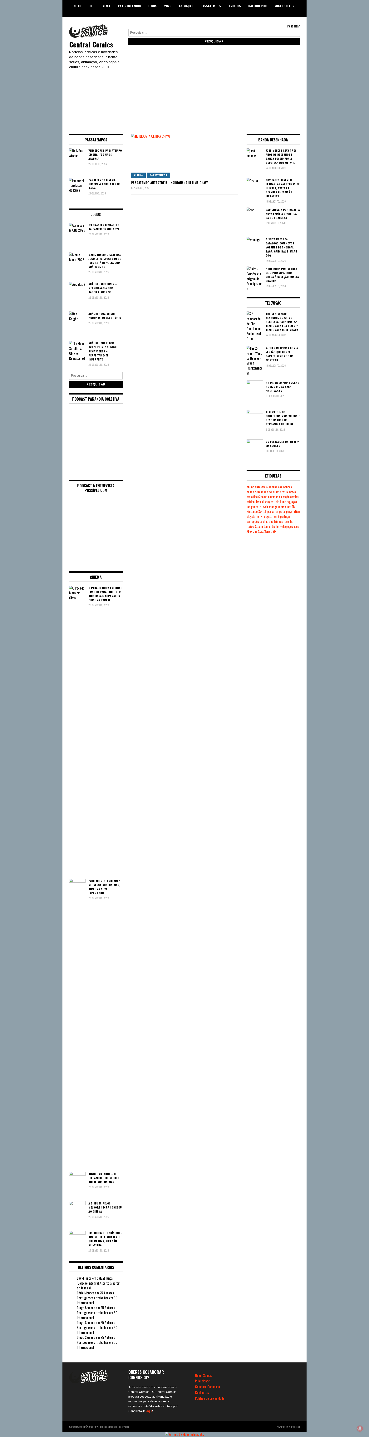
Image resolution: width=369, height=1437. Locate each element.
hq (288, 501)
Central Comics (91, 44)
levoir (265, 506)
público (264, 521)
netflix (291, 506)
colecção (284, 496)
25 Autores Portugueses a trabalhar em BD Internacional (97, 1297)
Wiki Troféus (284, 6)
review (250, 526)
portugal (285, 516)
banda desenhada (257, 492)
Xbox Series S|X (267, 531)
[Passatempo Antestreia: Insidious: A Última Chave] (184, 156)
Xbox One (252, 531)
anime (250, 487)
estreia (275, 501)
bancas (287, 487)
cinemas (273, 496)
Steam (259, 526)
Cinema (105, 6)
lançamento (254, 506)
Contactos (202, 1392)
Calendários (258, 6)
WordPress (294, 1427)
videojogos (286, 526)
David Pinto (84, 1278)
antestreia (261, 487)
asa (280, 487)
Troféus (235, 6)
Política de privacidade (209, 1398)
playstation (293, 511)
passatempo (274, 511)
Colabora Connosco (207, 1386)
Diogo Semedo (86, 1307)
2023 (167, 6)
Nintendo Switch (257, 511)
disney (266, 501)
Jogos (152, 6)
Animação (186, 6)
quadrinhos (276, 521)
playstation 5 (271, 516)
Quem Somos (203, 1375)
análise (272, 487)
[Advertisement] (184, 98)
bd (270, 492)
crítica (251, 501)
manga (273, 506)
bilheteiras (279, 492)
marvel (282, 506)
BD (90, 6)
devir (258, 501)
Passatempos (211, 6)
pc (284, 511)
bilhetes (291, 492)
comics (294, 496)
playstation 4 (255, 516)
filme (283, 501)
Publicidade (202, 1380)
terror (267, 526)
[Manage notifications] (360, 1428)
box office (252, 496)
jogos (294, 501)
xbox (296, 526)
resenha (288, 521)
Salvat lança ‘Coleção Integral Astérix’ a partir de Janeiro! (98, 1283)
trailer (276, 526)
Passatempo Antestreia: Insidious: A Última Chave (169, 182)
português (253, 521)
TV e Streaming (129, 6)
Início (76, 6)
